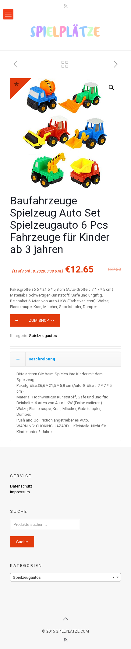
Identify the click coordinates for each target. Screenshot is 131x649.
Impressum (20, 492)
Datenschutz (21, 486)
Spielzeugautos (43, 335)
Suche (22, 542)
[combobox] (65, 577)
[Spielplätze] (65, 30)
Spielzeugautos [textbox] (64, 577)
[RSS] (65, 6)
